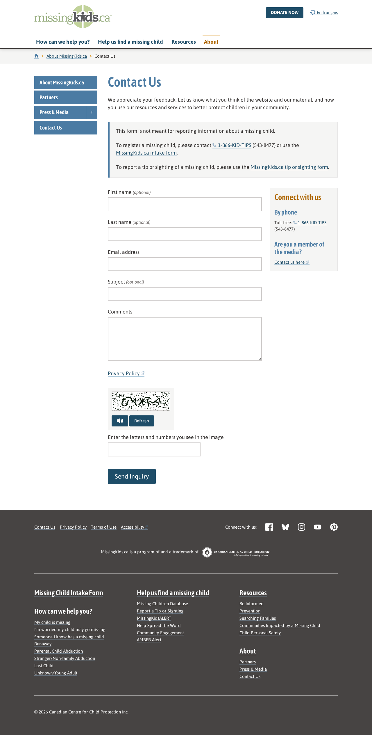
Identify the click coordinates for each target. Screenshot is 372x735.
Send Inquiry (132, 476)
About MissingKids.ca (66, 56)
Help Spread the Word (159, 625)
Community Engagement (160, 632)
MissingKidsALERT (154, 618)
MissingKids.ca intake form (146, 153)
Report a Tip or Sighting (160, 610)
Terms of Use (104, 527)
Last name (129, 222)
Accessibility (132, 527)
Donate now (284, 12)
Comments (120, 312)
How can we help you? (63, 42)
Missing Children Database (162, 603)
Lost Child (43, 665)
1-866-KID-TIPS (234, 145)
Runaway (42, 643)
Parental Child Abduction (58, 651)
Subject (126, 282)
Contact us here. (289, 262)
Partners (49, 97)
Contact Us (51, 127)
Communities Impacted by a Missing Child (279, 625)
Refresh (141, 420)
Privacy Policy (124, 373)
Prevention (249, 610)
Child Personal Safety (260, 632)
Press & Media (54, 112)
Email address (124, 252)
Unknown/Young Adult (55, 672)
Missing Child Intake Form (68, 593)
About (211, 42)
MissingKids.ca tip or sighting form (289, 167)
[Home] (36, 56)
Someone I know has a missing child (69, 636)
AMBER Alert (149, 639)
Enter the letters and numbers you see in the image (166, 437)
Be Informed (251, 603)
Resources (183, 42)
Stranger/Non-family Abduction (64, 658)
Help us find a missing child (130, 42)
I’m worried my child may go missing (69, 629)
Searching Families (257, 618)
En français (327, 12)
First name (129, 192)
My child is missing (52, 622)
